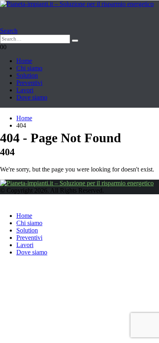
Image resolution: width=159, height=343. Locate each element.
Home (24, 60)
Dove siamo (31, 97)
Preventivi (29, 82)
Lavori (24, 90)
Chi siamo (29, 68)
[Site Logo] (77, 3)
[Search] (75, 40)
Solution (27, 75)
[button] (9, 30)
